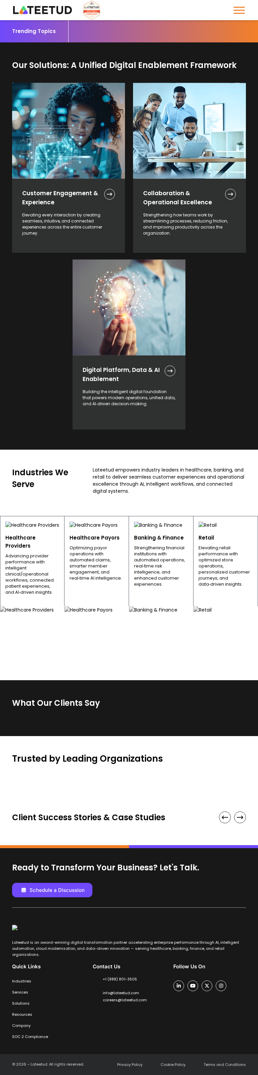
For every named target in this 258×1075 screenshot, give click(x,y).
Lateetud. (39, 1064)
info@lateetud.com (121, 993)
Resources (22, 1014)
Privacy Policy (129, 1064)
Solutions (21, 1003)
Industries (21, 981)
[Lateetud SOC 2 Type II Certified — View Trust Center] (89, 10)
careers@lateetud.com (125, 1000)
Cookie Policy (173, 1064)
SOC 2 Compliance (30, 1036)
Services (20, 992)
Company (21, 1025)
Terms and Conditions (225, 1064)
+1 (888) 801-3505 (120, 979)
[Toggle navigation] (239, 10)
